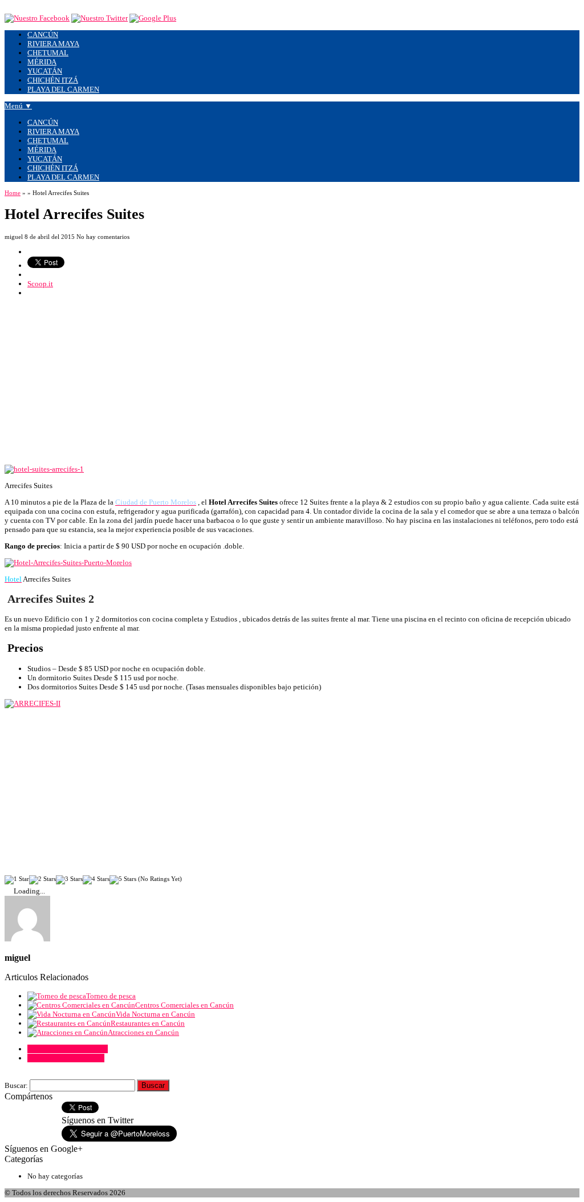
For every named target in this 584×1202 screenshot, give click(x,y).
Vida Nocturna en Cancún (155, 1014)
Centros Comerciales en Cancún (184, 1005)
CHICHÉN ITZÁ (52, 80)
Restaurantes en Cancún (148, 1023)
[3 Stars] (69, 879)
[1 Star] (17, 879)
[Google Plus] (152, 18)
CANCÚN (42, 34)
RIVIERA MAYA (53, 43)
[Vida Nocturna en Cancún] (71, 1014)
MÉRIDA (41, 62)
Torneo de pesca (111, 996)
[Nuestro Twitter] (99, 18)
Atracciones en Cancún (143, 1032)
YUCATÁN (44, 71)
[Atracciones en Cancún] (67, 1032)
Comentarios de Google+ (65, 1058)
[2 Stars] (42, 879)
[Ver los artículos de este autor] (27, 939)
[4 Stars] (96, 879)
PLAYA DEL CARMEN (63, 89)
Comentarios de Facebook (67, 1049)
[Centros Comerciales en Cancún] (81, 1005)
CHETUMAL (47, 52)
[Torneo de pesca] (56, 996)
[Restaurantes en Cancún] (69, 1023)
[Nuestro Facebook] (37, 18)
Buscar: (16, 1085)
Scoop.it (40, 283)
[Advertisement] (292, 385)
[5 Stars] (123, 879)
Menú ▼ (18, 105)
